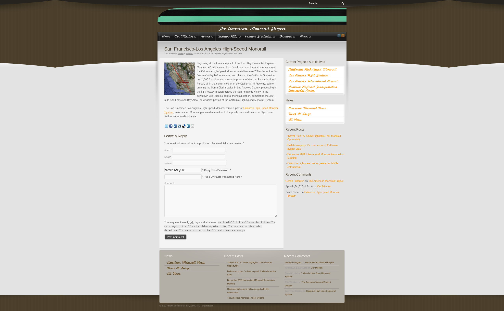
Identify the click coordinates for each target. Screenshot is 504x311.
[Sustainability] (229, 36)
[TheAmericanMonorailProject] (252, 28)
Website (168, 163)
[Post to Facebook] (171, 126)
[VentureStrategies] (260, 36)
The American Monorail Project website (245, 298)
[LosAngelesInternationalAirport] (315, 81)
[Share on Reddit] (179, 126)
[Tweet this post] (166, 126)
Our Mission (324, 186)
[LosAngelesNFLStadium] (315, 75)
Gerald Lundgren (294, 180)
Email (167, 157)
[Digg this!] (175, 126)
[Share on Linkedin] (188, 126)
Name (167, 150)
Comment (169, 183)
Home (180, 53)
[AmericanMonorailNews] (315, 108)
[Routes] (207, 36)
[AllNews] (315, 120)
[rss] (343, 35)
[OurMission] (185, 36)
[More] (305, 36)
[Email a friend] (192, 126)
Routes (189, 53)
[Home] (165, 36)
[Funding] (287, 36)
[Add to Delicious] (184, 126)
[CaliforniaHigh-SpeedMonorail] (315, 70)
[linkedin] (339, 35)
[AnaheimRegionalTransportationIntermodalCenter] (315, 89)
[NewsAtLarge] (315, 114)
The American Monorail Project (326, 180)
